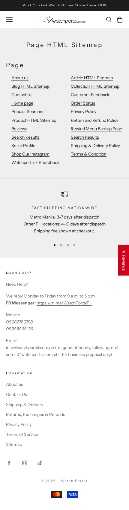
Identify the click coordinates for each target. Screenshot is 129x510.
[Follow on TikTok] (40, 463)
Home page (22, 103)
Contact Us (21, 94)
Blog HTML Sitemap (30, 86)
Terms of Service (22, 434)
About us (19, 77)
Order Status (83, 103)
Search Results (25, 137)
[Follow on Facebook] (9, 463)
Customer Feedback (90, 94)
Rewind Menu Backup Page (96, 128)
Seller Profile (23, 145)
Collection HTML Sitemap (95, 86)
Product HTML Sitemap (33, 120)
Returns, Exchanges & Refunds (35, 414)
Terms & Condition (88, 154)
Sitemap (14, 444)
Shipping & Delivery (24, 404)
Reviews (19, 128)
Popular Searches (27, 111)
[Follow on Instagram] (25, 463)
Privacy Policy (83, 111)
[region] (64, 212)
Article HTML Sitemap (92, 77)
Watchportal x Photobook (35, 162)
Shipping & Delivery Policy (95, 145)
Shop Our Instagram (30, 154)
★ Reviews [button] (124, 260)
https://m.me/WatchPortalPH (64, 303)
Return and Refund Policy (94, 120)
